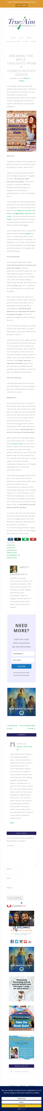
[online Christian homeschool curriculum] (21, 971)
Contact (12, 1086)
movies (9, 219)
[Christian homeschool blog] (21, 935)
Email (9, 878)
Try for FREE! (21, 5)
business (15, 444)
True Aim (21, 23)
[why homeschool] (21, 1001)
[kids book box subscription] (21, 1030)
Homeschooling (12, 550)
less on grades (26, 234)
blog (15, 285)
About (22, 1086)
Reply (12, 823)
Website (9, 888)
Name (9, 869)
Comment (11, 845)
